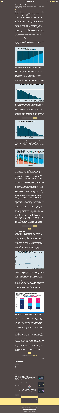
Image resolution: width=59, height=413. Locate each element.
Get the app (33, 409)
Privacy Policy (35, 399)
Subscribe (52, 1)
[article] (29, 378)
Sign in (56, 1)
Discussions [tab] (21, 374)
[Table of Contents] (0, 206)
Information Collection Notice (29, 399)
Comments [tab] (16, 364)
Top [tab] (15, 374)
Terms (31, 407)
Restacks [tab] (20, 364)
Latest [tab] (18, 374)
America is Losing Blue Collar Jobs (21, 376)
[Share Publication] (49, 1)
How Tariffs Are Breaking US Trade (21, 382)
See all (16, 395)
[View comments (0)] (18, 12)
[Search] (47, 1)
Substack (25, 411)
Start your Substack (27, 409)
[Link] (13, 14)
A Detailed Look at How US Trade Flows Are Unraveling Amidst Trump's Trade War (25, 384)
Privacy (29, 407)
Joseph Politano (20, 379)
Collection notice (35, 407)
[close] (37, 385)
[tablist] (18, 364)
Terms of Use (33, 398)
